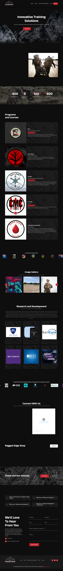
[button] (6, 285)
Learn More (27, 29)
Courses (35, 3)
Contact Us (54, 476)
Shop (51, 3)
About (32, 3)
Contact (55, 3)
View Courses (44, 476)
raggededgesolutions (44, 433)
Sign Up (35, 29)
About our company (10, 73)
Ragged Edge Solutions (36, 433)
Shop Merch (54, 446)
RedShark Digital (46, 566)
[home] (9, 3)
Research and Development (44, 3)
